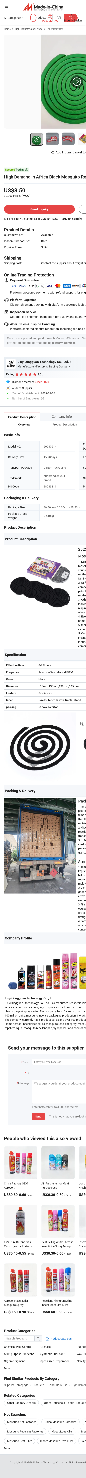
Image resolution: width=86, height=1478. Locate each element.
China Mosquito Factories (60, 1422)
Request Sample (71, 218)
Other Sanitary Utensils (21, 1403)
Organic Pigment (14, 1361)
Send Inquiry (39, 209)
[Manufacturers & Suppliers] (43, 7)
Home (7, 28)
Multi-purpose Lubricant (19, 1354)
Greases (45, 1347)
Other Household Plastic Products (65, 1403)
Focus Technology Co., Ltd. (50, 1462)
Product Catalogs (60, 1338)
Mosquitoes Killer (62, 1431)
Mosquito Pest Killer (19, 1441)
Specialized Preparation (55, 1361)
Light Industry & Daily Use (28, 28)
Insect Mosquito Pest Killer (56, 1441)
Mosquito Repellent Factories (25, 1431)
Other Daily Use (55, 28)
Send (38, 1116)
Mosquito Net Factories (21, 1422)
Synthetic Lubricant (52, 1354)
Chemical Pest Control (17, 1347)
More (7, 1368)
